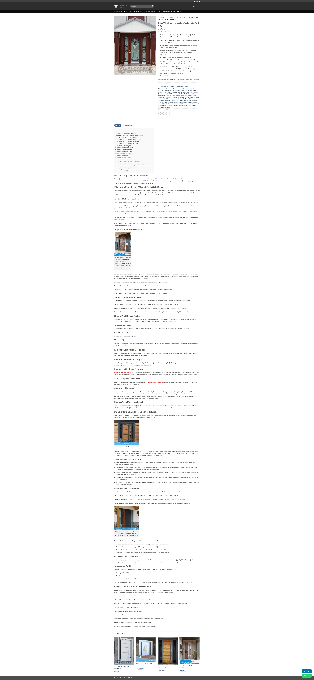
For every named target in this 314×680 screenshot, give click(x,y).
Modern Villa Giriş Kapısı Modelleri (127, 163)
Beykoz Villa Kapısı (186, 89)
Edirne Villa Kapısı (181, 92)
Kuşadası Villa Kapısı (178, 99)
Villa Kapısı (126, 596)
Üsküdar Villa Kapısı (192, 104)
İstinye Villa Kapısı (167, 95)
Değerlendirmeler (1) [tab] (128, 125)
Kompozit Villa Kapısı (121, 155)
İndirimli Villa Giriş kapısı (168, 94)
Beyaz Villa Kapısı (167, 89)
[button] (196, 6)
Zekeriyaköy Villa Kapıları (164, 107)
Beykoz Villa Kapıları (176, 89)
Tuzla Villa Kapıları (183, 104)
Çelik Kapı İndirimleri (192, 90)
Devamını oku (118, 671)
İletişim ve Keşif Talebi (124, 145)
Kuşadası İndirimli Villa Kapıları (165, 99)
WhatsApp (307, 675)
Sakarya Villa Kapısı (186, 100)
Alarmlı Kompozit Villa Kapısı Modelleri (126, 171)
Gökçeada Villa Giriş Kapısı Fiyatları (128, 143)
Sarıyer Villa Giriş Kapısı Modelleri (170, 102)
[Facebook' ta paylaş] (159, 113)
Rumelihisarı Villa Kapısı (176, 100)
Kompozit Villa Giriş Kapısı (192, 97)
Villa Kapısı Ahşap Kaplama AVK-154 (144, 664)
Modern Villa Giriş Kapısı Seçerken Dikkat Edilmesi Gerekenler (135, 165)
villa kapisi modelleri (181, 105)
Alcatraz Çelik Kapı (166, 109)
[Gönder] (152, 6)
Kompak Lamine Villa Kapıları (179, 97)
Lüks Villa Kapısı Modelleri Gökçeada (125, 133)
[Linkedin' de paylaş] (171, 113)
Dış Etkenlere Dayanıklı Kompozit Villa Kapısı (128, 159)
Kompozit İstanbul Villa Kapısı (123, 149)
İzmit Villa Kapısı (176, 95)
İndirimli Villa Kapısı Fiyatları (181, 94)
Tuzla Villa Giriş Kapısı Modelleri (170, 104)
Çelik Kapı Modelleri (136, 11)
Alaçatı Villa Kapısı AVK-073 (165, 667)
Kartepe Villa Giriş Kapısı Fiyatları (188, 95)
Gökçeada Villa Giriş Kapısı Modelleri (128, 141)
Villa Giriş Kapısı (172, 105)
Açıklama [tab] (118, 125)
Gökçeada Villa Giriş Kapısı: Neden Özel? (129, 139)
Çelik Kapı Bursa (183, 90)
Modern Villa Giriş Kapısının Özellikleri (128, 161)
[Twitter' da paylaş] (162, 113)
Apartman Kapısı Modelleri (152, 11)
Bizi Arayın (307, 671)
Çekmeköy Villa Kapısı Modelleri (171, 90)
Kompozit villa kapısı (155, 394)
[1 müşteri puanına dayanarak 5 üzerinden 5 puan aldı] (179, 29)
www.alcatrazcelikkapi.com (128, 336)
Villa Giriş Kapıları (119, 415)
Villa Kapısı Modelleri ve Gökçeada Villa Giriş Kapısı (129, 135)
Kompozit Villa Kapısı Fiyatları (123, 151)
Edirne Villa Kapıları (172, 92)
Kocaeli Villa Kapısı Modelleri (165, 97)
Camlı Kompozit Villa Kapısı (123, 153)
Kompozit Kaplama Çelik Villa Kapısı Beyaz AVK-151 (123, 667)
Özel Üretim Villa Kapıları (164, 100)
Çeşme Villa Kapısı (162, 92)
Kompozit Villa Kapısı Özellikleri (124, 147)
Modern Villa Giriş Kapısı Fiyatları (127, 167)
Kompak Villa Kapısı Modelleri (123, 157)
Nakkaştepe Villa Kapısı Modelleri (191, 99)
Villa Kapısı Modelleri (120, 11)
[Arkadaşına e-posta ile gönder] (165, 113)
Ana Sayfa (161, 18)
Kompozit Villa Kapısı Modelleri (176, 18)
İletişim (179, 11)
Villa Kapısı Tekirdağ (191, 105)
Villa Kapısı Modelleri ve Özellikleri (127, 137)
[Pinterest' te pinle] (168, 113)
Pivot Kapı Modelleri (169, 11)
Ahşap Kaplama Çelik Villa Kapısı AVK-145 (187, 666)
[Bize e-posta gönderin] (199, 1)
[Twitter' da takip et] (197, 1)
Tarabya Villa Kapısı (182, 102)
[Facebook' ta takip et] (194, 1)
